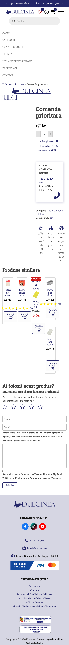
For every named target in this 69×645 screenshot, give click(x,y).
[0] (40, 12)
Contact (7, 75)
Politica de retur (35, 602)
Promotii (8, 54)
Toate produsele (13, 46)
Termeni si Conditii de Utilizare (34, 594)
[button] (10, 316)
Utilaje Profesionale (17, 61)
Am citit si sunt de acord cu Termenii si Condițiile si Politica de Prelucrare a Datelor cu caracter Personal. (32, 476)
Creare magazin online (50, 639)
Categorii (8, 39)
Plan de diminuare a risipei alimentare (34, 606)
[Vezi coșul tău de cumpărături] (52, 12)
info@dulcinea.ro (37, 548)
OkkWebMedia (34, 643)
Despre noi (9, 68)
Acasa (6, 32)
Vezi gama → (56, 3)
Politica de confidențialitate (34, 598)
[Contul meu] (46, 12)
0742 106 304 (37, 540)
